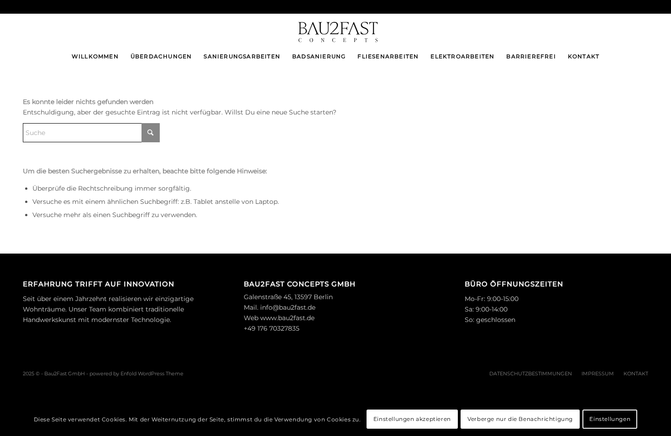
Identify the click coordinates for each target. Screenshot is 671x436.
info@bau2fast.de (287, 307)
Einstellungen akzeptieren (412, 418)
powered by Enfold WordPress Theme (136, 373)
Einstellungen (609, 418)
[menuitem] (95, 56)
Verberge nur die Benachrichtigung (520, 418)
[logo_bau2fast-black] (335, 29)
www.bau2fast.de (287, 318)
